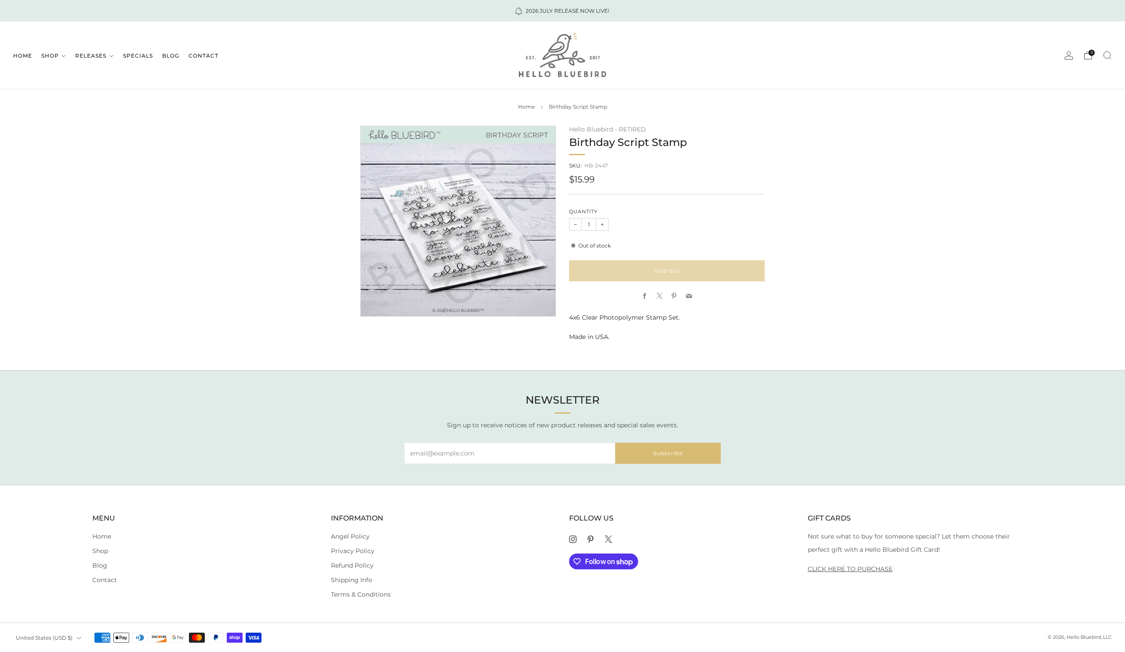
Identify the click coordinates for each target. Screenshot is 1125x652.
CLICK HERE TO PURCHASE (850, 568)
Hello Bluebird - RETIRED (607, 129)
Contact (203, 55)
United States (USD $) (44, 637)
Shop (50, 55)
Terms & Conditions (361, 594)
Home (22, 55)
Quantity (583, 212)
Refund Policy (352, 565)
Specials (138, 55)
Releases (90, 55)
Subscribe (668, 453)
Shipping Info (351, 579)
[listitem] (562, 11)
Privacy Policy (352, 550)
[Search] (1107, 55)
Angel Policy (350, 536)
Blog (170, 55)
